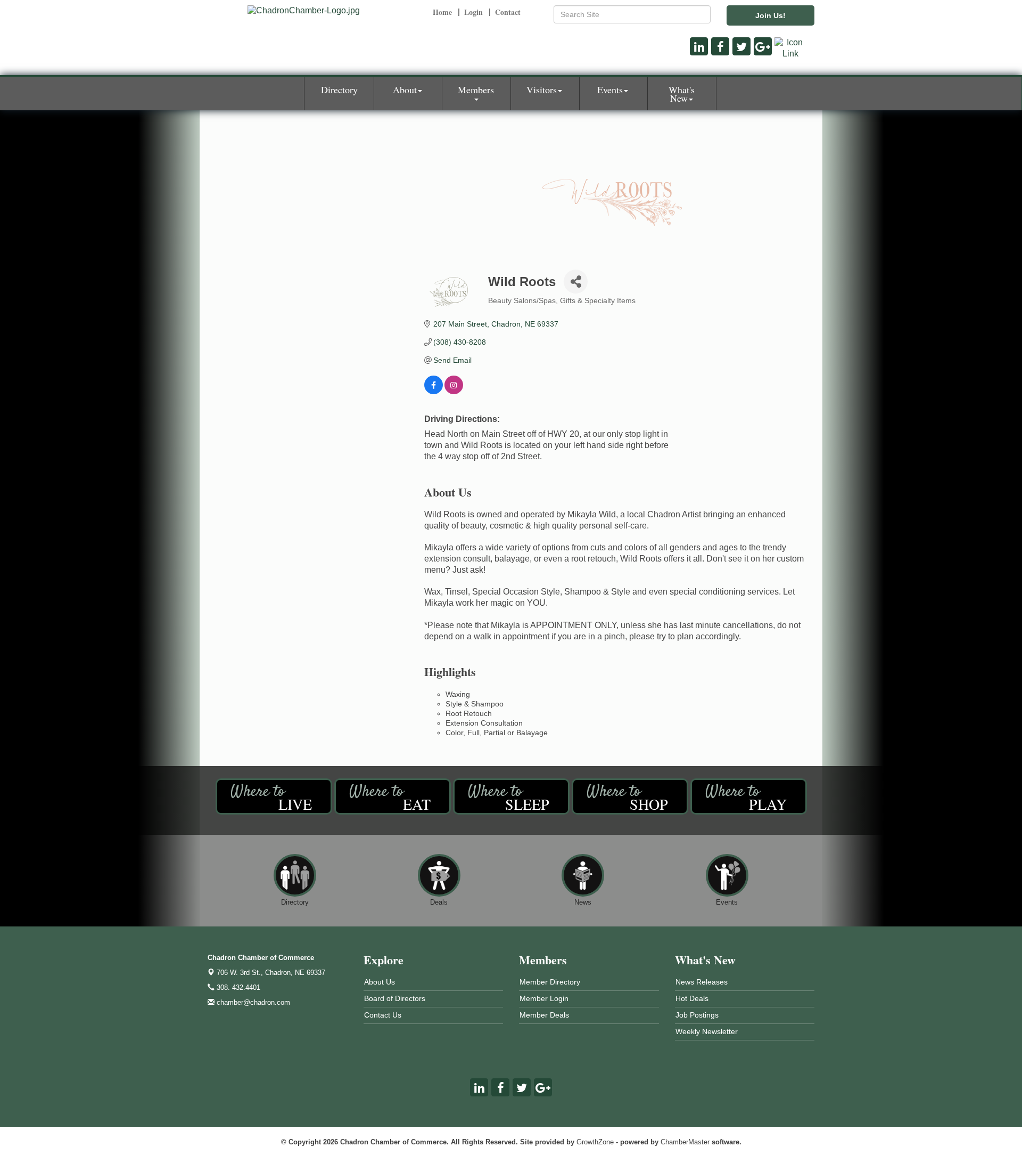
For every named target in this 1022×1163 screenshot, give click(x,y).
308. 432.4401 (237, 987)
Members (476, 89)
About (405, 89)
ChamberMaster (685, 1142)
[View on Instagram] (453, 391)
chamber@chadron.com (252, 1002)
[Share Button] (576, 282)
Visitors (541, 89)
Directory (339, 89)
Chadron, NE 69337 (271, 973)
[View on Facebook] (433, 391)
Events (610, 89)
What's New (682, 93)
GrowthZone (595, 1142)
